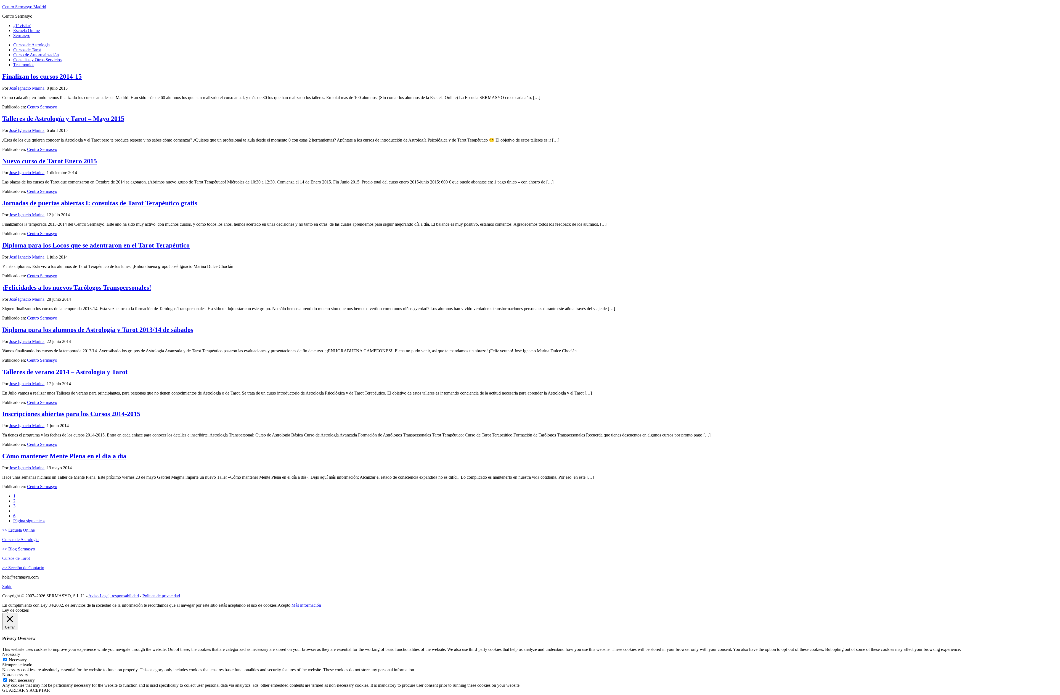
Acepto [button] (284, 605)
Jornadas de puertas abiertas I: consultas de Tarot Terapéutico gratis (99, 203)
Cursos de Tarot (16, 558)
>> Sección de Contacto (23, 567)
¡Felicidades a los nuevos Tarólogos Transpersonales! (76, 287)
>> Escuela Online (18, 530)
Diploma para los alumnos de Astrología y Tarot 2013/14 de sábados (97, 329)
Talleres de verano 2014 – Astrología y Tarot (65, 372)
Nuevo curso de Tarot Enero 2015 (49, 161)
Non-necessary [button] (15, 674)
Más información (306, 605)
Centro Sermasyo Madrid (24, 6)
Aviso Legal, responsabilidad (113, 595)
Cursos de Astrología (20, 539)
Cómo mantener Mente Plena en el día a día (64, 456)
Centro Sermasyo (42, 107)
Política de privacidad (161, 595)
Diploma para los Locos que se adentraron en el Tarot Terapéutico (96, 245)
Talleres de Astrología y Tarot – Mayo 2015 (63, 118)
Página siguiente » (29, 520)
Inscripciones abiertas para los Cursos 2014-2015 (71, 413)
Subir (7, 586)
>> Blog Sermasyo (18, 549)
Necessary (18, 659)
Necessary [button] (11, 654)
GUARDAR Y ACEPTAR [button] (26, 690)
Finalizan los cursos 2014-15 (42, 76)
